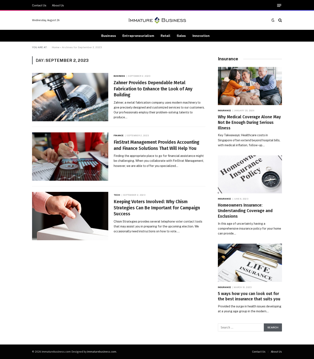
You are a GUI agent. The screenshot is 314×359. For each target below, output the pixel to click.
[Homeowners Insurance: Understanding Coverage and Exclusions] (250, 174)
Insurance (224, 110)
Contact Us (39, 5)
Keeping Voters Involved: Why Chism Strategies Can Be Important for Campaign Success (157, 208)
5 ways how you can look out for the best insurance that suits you (249, 296)
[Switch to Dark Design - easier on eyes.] (273, 20)
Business (108, 36)
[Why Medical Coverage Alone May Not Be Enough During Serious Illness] (250, 86)
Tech (117, 195)
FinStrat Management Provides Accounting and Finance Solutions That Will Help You (156, 145)
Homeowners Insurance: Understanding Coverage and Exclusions (245, 211)
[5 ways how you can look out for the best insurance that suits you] (250, 263)
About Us (58, 5)
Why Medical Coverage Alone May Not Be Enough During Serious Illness (249, 122)
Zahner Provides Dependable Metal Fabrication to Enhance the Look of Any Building (153, 89)
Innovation (201, 36)
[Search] (279, 20)
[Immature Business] (157, 20)
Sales (181, 36)
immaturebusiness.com (101, 351)
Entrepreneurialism (138, 36)
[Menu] (279, 5)
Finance (118, 135)
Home (55, 47)
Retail (165, 36)
